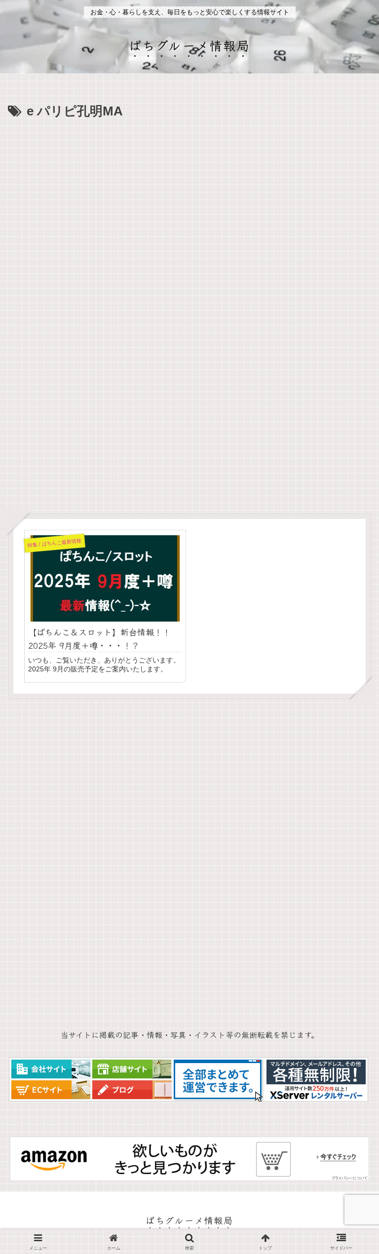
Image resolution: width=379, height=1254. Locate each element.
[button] (348, 1217)
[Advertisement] (189, 197)
